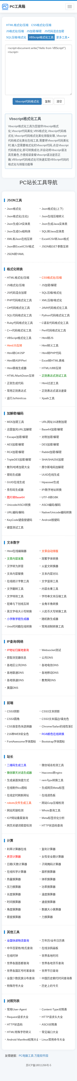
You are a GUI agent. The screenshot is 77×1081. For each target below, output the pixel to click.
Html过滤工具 (50, 383)
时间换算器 (14, 901)
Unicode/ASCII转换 (19, 504)
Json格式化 (14, 208)
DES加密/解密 (50, 444)
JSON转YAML (15, 254)
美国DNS (12, 687)
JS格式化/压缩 (15, 31)
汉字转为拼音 (15, 566)
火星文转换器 (50, 566)
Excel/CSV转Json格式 (55, 238)
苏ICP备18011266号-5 (38, 1065)
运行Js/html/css (16, 398)
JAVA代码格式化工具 (54, 307)
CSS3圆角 (13, 718)
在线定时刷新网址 (18, 795)
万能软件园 (41, 1055)
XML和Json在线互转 (19, 238)
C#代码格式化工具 (18, 307)
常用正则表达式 (16, 390)
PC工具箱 (17, 7)
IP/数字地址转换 (52, 489)
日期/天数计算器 (17, 864)
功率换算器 (48, 886)
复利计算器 (48, 849)
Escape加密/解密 (17, 437)
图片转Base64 (16, 497)
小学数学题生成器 (18, 618)
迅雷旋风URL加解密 (19, 429)
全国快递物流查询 (18, 940)
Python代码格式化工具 (56, 315)
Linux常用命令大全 (53, 1039)
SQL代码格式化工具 (19, 315)
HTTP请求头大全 (52, 1016)
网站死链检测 (15, 810)
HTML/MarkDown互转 (20, 375)
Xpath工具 (48, 398)
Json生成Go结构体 (18, 231)
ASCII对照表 (49, 1024)
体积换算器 (48, 879)
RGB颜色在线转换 (53, 734)
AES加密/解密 (15, 444)
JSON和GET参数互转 (55, 246)
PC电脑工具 (26, 1055)
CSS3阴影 (13, 711)
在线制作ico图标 (17, 787)
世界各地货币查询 (53, 963)
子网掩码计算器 (51, 864)
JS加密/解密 (34, 31)
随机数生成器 (50, 618)
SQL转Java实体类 (53, 231)
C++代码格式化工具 (19, 330)
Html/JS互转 (14, 345)
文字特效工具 (15, 596)
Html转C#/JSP (16, 353)
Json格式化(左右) (18, 216)
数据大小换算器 (51, 909)
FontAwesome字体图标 (21, 741)
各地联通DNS (15, 672)
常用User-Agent (17, 1009)
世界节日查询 (50, 970)
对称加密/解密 (50, 437)
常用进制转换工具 (53, 626)
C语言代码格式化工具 (55, 322)
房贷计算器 (14, 856)
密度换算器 (14, 916)
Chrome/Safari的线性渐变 (58, 726)
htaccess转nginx (52, 772)
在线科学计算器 (16, 871)
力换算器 (47, 916)
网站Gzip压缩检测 (53, 802)
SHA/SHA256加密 (53, 459)
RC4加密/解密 (15, 452)
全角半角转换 (50, 603)
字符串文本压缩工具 (54, 596)
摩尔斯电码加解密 (53, 467)
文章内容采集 (15, 558)
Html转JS (47, 337)
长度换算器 (14, 894)
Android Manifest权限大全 (23, 1039)
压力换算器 (14, 886)
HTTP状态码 (15, 1024)
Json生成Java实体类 (54, 223)
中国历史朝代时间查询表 (57, 978)
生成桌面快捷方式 (18, 780)
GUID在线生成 (16, 482)
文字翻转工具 (15, 588)
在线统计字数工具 (18, 581)
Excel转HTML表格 (53, 360)
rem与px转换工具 (52, 780)
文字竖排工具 (50, 581)
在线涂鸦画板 (50, 948)
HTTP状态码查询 (52, 825)
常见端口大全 (50, 1032)
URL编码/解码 (15, 512)
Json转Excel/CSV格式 (20, 246)
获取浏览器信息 (16, 657)
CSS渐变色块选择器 (19, 726)
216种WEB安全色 (18, 734)
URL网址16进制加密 (54, 421)
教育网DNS (49, 680)
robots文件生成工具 (19, 802)
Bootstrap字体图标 (53, 741)
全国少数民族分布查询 (21, 978)
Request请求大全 (17, 1016)
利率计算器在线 (16, 849)
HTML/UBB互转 (51, 368)
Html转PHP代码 (51, 353)
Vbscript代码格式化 (27, 101)
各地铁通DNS (15, 680)
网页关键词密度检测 (19, 825)
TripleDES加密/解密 (19, 459)
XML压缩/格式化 (52, 300)
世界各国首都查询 (18, 963)
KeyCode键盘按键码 (19, 519)
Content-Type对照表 (54, 1009)
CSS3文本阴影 (51, 711)
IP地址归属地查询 (18, 650)
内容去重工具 (50, 588)
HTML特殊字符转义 (19, 1032)
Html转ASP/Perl (16, 360)
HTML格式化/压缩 (17, 25)
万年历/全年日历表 (53, 940)
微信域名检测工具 (53, 765)
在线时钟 (12, 955)
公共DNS (47, 657)
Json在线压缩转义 (53, 216)
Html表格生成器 (16, 368)
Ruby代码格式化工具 (20, 322)
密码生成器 (14, 474)
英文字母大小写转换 (19, 611)
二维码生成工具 (16, 765)
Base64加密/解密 (52, 429)
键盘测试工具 (15, 527)
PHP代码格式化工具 (19, 300)
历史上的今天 (50, 985)
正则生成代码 (15, 383)
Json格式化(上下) (52, 208)
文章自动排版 (50, 551)
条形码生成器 (15, 489)
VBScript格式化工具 (41, 37)
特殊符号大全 (15, 985)
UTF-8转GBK (50, 497)
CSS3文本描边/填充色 (55, 718)
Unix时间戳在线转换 (19, 626)
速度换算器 (48, 901)
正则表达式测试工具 (54, 375)
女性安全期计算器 (53, 856)
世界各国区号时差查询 (21, 970)
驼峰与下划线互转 (18, 603)
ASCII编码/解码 (51, 504)
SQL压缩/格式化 (16, 37)
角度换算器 (14, 909)
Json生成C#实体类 (18, 223)
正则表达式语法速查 (54, 390)
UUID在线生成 (50, 474)
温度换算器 (48, 894)
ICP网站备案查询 (17, 817)
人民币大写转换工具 (54, 611)
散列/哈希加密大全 (18, 467)
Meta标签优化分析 (53, 817)
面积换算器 (48, 871)
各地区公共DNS (16, 665)
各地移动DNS (50, 672)
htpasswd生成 (50, 482)
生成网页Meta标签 (53, 787)
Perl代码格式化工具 (54, 330)
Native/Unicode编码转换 (57, 512)
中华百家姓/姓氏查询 (20, 948)
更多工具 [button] (61, 37)
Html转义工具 (50, 345)
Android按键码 (51, 519)
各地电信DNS (50, 665)
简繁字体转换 (50, 558)
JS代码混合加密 (54, 31)
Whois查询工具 (51, 810)
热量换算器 (14, 879)
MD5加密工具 (15, 421)
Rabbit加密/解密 (52, 452)
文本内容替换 (15, 573)
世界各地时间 (50, 955)
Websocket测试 (51, 650)
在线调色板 (48, 795)
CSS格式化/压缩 (41, 25)
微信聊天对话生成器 (19, 772)
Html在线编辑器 (16, 551)
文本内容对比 (50, 573)
